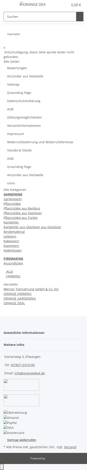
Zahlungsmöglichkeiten (24, 117)
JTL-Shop (51, 458)
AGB (10, 109)
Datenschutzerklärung (23, 101)
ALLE (9, 271)
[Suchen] (79, 16)
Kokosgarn (11, 241)
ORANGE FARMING (17, 294)
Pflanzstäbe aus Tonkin (21, 218)
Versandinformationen (24, 125)
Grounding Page (19, 93)
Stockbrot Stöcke (19, 150)
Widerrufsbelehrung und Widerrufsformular (40, 142)
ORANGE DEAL (14, 303)
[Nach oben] (2, 467)
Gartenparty (13, 199)
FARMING (12, 276)
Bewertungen (17, 68)
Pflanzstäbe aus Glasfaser (23, 213)
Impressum (15, 134)
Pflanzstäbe (12, 204)
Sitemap (13, 84)
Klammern (11, 246)
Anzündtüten (13, 263)
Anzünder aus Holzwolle (25, 76)
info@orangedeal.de (29, 373)
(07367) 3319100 (23, 365)
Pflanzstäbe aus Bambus (22, 208)
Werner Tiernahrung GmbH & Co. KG (31, 289)
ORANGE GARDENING (20, 298)
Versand (70, 447)
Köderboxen (13, 250)
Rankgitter (11, 222)
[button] (60, 4)
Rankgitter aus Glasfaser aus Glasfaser (32, 227)
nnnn (11, 183)
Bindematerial (14, 232)
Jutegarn (10, 236)
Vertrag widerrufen (21, 440)
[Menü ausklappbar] (9, 5)
